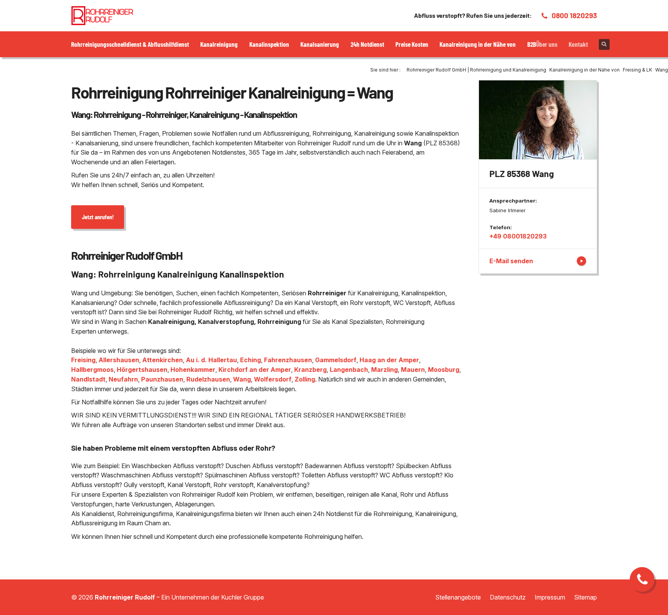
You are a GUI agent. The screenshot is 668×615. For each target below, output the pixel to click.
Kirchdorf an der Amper (254, 369)
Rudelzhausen (208, 379)
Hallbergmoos (92, 369)
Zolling (305, 379)
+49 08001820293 (518, 236)
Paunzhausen (162, 379)
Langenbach (349, 369)
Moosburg (443, 369)
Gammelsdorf (335, 360)
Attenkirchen (162, 360)
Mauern (413, 369)
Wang (242, 379)
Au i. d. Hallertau (211, 360)
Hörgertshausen (142, 369)
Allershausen (119, 360)
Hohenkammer (192, 369)
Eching (250, 360)
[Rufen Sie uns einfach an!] (642, 579)
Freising (83, 360)
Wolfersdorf (272, 379)
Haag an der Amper (389, 360)
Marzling (384, 369)
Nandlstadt (88, 379)
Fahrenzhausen (288, 360)
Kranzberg (310, 369)
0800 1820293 (574, 15)
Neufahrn (123, 379)
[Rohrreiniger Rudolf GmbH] (102, 15)
